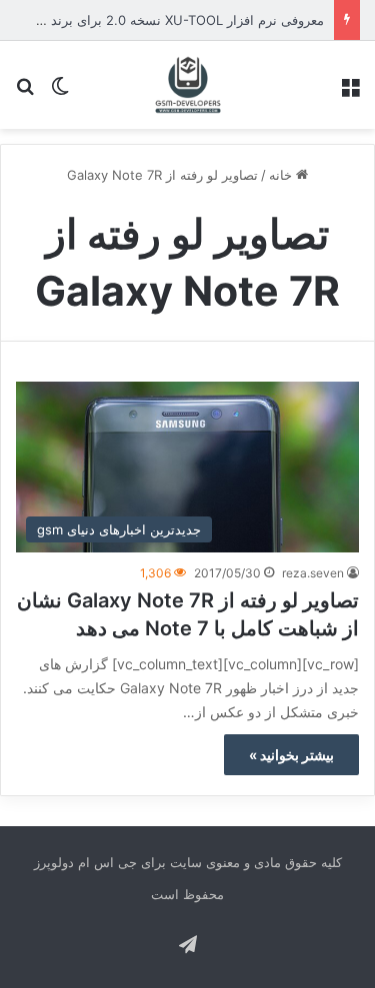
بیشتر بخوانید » (291, 754)
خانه (282, 175)
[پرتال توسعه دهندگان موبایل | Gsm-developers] (188, 85)
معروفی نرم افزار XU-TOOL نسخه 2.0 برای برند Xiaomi (165, 20)
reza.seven (313, 572)
